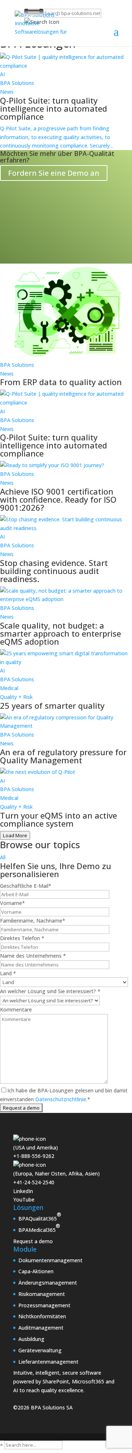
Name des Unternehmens (33, 955)
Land (8, 973)
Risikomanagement (41, 1293)
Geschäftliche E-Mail (25, 885)
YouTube (23, 1199)
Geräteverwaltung (40, 1350)
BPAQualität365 (39, 1216)
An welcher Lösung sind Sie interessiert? (50, 991)
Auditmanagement (40, 1327)
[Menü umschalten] (34, 11)
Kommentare (16, 1009)
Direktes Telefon (22, 938)
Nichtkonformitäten (42, 1316)
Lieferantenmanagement (48, 1361)
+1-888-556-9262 (33, 1155)
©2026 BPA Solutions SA (43, 1407)
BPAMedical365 (39, 1227)
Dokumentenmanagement (50, 1260)
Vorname (12, 902)
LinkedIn (23, 1191)
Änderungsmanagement (47, 1282)
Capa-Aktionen (36, 1271)
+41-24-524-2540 (33, 1182)
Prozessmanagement (44, 1305)
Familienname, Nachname (32, 920)
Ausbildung (31, 1338)
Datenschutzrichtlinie (60, 1099)
